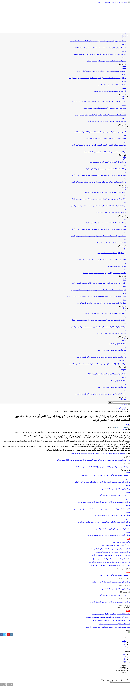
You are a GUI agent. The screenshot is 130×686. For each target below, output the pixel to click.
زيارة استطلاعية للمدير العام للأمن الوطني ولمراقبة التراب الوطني (105, 168)
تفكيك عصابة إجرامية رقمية (117, 343)
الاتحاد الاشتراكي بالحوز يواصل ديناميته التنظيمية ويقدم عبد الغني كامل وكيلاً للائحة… (99, 47)
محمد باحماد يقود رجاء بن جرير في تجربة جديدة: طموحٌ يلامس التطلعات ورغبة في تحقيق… (98, 101)
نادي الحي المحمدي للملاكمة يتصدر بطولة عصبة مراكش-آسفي (106, 121)
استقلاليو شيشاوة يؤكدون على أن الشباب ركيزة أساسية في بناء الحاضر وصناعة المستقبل (98, 41)
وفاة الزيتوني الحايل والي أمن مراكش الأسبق (112, 84)
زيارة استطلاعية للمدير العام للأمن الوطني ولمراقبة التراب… (111, 614)
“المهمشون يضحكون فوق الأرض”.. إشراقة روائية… (114, 575)
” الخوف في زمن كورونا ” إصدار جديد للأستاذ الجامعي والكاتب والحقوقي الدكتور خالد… (99, 283)
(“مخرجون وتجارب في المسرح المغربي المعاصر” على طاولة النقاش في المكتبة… (100, 132)
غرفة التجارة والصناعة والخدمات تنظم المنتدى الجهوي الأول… (110, 620)
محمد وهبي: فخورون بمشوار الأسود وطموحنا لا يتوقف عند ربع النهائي (104, 108)
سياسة (124, 36)
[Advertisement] (65, 18)
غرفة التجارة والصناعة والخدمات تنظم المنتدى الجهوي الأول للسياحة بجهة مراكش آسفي (98, 182)
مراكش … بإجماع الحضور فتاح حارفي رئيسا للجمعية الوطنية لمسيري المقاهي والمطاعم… (97, 363)
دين (125, 248)
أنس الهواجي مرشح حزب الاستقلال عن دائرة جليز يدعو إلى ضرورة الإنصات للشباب (100, 54)
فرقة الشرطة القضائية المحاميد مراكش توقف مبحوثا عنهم (107, 162)
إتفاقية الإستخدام (121, 668)
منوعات (123, 369)
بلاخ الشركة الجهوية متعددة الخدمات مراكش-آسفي (110, 91)
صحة (124, 278)
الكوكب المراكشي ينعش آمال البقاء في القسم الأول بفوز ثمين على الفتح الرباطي (100, 115)
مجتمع (124, 66)
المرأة (124, 308)
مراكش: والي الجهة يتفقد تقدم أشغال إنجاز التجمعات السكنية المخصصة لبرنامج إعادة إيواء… (97, 78)
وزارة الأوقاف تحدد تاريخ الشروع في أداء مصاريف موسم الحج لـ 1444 (104, 273)
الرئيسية (123, 34)
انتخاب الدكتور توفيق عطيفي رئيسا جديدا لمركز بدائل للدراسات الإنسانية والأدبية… (100, 357)
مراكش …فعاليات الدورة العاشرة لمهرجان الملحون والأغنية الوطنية (105, 152)
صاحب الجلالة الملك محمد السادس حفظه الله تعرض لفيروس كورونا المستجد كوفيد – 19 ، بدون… (95, 296)
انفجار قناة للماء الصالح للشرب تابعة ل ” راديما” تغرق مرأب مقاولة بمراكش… (101, 303)
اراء (125, 656)
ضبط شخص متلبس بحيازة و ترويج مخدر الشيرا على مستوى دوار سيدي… (107, 627)
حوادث (124, 187)
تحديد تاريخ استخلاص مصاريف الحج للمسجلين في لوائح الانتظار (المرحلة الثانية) (101, 259)
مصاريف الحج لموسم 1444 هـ (117, 266)
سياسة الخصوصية (121, 670)
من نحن (124, 665)
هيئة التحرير (123, 667)
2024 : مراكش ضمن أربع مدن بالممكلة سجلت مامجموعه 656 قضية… (108, 617)
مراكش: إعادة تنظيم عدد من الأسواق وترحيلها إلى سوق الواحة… (110, 602)
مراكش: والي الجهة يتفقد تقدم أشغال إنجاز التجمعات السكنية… (110, 582)
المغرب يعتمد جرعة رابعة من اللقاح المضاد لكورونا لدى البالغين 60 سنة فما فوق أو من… (98, 290)
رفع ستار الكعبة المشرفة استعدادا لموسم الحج (111, 253)
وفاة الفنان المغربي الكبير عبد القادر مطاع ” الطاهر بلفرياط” (107, 374)
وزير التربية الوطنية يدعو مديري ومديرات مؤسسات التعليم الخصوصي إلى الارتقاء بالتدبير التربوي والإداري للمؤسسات (93, 460)
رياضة (124, 96)
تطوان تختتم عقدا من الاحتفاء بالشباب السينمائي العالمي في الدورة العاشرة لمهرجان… (99, 145)
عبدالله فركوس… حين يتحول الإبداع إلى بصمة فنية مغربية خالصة (105, 138)
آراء (125, 165)
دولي (124, 157)
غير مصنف (122, 360)
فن (125, 126)
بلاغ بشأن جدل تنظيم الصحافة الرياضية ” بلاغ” (111, 350)
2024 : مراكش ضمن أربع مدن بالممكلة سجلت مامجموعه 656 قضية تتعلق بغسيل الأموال (98, 175)
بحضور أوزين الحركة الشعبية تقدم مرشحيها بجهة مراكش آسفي (106, 61)
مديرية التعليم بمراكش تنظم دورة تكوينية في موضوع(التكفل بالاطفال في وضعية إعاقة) (103, 466)
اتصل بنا (123, 399)
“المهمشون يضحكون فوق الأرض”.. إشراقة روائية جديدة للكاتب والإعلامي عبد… (101, 71)
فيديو (124, 338)
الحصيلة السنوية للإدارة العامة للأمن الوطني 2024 (110, 212)
